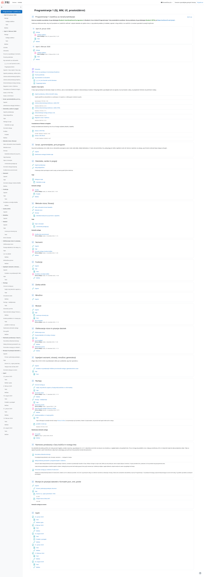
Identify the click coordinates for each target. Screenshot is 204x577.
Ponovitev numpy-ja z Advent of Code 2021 (12, 347)
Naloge (6, 18)
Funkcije (5, 189)
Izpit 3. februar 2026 (10, 31)
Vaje (4, 118)
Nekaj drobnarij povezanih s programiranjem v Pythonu (12, 344)
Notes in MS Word (8, 96)
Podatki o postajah (10, 402)
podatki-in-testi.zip (10, 325)
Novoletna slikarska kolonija (11, 341)
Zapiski (5, 102)
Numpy (5, 283)
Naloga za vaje (7, 121)
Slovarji (5, 150)
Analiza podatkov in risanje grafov (12, 318)
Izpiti (4, 373)
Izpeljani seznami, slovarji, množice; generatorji (12, 267)
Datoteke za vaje (9, 125)
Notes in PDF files (8, 92)
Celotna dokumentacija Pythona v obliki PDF (12, 76)
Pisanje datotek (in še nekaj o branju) (12, 247)
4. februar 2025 (7, 386)
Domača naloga (7, 128)
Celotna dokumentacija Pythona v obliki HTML (12, 79)
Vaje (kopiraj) (7, 157)
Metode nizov (7, 147)
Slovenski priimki (8, 308)
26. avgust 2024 (7, 428)
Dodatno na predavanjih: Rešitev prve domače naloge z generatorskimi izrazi (13, 273)
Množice (5, 215)
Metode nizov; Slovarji (9, 141)
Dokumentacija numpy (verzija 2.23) (12, 83)
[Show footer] (200, 573)
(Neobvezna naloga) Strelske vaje (12, 105)
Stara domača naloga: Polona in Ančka (12, 312)
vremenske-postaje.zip (11, 163)
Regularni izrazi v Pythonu (10, 86)
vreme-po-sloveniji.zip (11, 231)
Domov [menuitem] (14, 2)
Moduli (5, 221)
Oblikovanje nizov (8, 244)
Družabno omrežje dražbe (10, 202)
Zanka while (6, 208)
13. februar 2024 (8, 418)
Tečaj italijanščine (8, 115)
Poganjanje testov (9, 67)
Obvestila (6, 50)
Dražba (5, 131)
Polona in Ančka (61, 420)
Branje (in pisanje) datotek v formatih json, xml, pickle (12, 350)
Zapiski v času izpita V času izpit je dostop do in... (12, 70)
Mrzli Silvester (7, 237)
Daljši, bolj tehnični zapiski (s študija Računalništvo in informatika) (13, 289)
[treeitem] (11, 53)
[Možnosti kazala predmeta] (21, 7)
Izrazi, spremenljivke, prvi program (12, 99)
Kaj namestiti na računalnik (10, 60)
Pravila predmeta (8, 57)
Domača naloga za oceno (10, 370)
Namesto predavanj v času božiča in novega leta (12, 337)
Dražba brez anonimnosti (10, 170)
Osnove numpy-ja (8, 286)
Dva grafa (6, 331)
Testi (7, 24)
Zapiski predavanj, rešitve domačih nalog (12, 73)
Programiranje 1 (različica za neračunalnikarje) (12, 11)
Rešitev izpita (8, 383)
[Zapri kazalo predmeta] (1, 7)
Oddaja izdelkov (10, 21)
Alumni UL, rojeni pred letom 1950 (13, 363)
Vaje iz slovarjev (7, 160)
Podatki (7, 134)
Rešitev (6, 28)
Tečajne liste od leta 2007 (11, 366)
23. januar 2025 (7, 376)
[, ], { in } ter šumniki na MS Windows (13, 63)
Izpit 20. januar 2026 (10, 15)
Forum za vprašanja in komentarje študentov (12, 54)
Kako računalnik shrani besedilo (12, 144)
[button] (166, 2)
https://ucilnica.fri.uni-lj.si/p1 (166, 20)
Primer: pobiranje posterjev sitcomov (13, 357)
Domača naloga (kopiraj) (10, 167)
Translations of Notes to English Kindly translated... (12, 89)
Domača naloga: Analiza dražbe (12, 183)
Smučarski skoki (7, 296)
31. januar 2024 (7, 408)
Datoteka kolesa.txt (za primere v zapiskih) (13, 154)
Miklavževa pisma (8, 260)
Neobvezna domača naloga (10, 328)
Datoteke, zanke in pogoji (10, 108)
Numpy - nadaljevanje (9, 302)
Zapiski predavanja (8, 112)
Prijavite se (200, 2)
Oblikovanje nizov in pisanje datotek (12, 241)
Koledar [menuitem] (20, 2)
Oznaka (5, 47)
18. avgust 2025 (7, 396)
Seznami (5, 173)
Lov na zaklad (7, 254)
